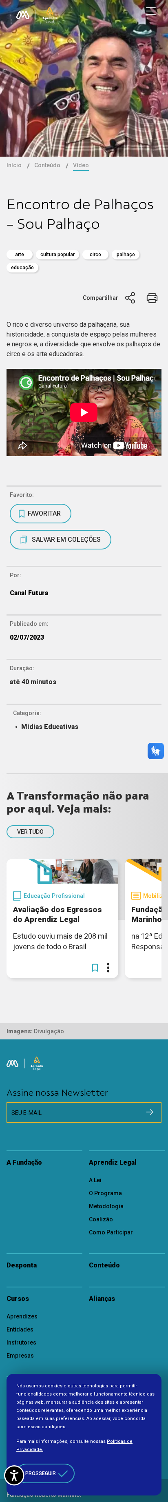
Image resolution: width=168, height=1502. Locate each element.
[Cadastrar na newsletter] (149, 1112)
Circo (95, 254)
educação (22, 267)
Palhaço (126, 254)
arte (19, 254)
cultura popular (57, 254)
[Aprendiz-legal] (49, 15)
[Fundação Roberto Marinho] (22, 15)
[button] (95, 967)
